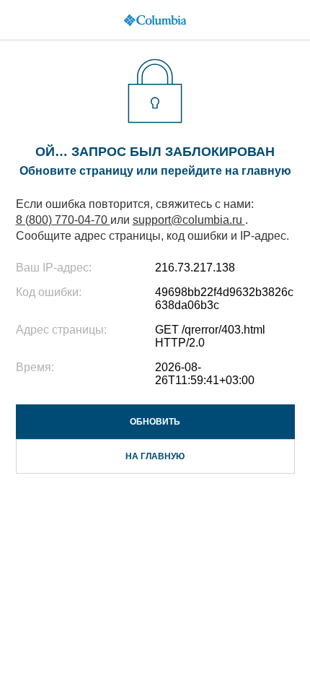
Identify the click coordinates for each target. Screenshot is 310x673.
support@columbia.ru (189, 220)
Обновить (155, 422)
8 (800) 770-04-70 (63, 220)
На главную (155, 456)
